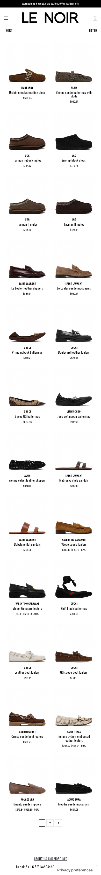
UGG (27, 155)
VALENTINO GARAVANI (73, 540)
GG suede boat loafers (74, 672)
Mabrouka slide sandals (74, 480)
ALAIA (74, 87)
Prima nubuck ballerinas (27, 352)
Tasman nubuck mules (27, 160)
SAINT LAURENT (27, 283)
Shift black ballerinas (74, 608)
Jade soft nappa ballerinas (73, 416)
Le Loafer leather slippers (27, 288)
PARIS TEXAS (74, 732)
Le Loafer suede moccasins (74, 288)
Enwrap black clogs (74, 160)
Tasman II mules (27, 224)
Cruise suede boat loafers (27, 736)
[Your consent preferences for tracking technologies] (75, 870)
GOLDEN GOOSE (27, 732)
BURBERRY (27, 87)
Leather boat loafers (27, 672)
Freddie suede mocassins (74, 804)
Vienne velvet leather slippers (27, 480)
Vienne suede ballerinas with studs (74, 94)
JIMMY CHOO (74, 411)
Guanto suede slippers (27, 804)
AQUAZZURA (27, 799)
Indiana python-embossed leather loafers (74, 738)
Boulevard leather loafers (74, 352)
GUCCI (27, 347)
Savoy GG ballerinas (27, 416)
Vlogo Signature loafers (27, 608)
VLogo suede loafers (73, 544)
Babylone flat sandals (27, 544)
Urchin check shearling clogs (27, 92)
